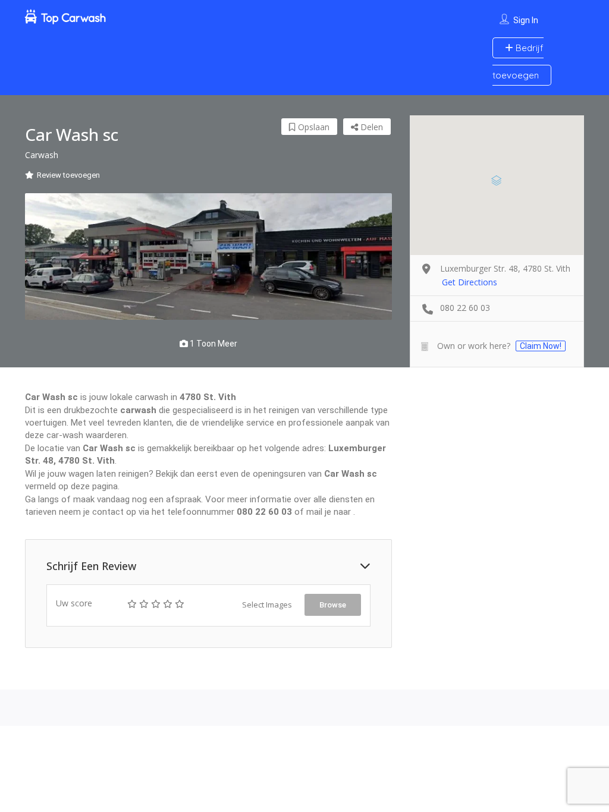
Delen (370, 127)
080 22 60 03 (465, 307)
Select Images (267, 604)
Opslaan (312, 127)
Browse (332, 604)
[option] (208, 256)
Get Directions (469, 282)
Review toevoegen (68, 175)
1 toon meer (212, 343)
